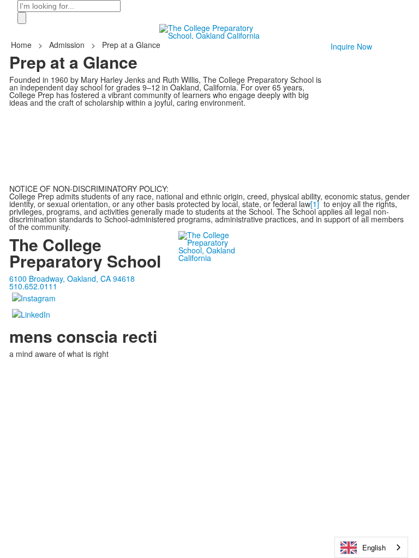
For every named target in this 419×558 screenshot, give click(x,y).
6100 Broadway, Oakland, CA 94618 (72, 278)
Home (22, 44)
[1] (314, 203)
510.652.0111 (33, 286)
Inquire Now (351, 46)
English (374, 547)
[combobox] (371, 547)
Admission (67, 44)
